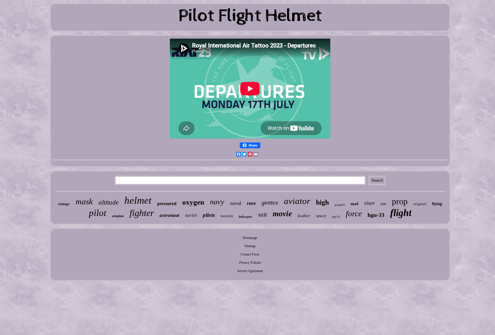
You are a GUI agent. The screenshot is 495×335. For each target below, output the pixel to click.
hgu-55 (336, 216)
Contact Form (250, 254)
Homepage (250, 238)
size (383, 204)
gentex (270, 202)
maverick (227, 216)
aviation (118, 216)
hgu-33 (376, 215)
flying (437, 204)
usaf (354, 203)
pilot (97, 213)
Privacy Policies (250, 263)
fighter (141, 213)
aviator (297, 201)
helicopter (245, 216)
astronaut (169, 215)
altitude (109, 202)
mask (84, 201)
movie (282, 213)
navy (217, 202)
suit (262, 214)
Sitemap (250, 246)
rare (251, 203)
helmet (138, 200)
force (354, 213)
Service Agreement (250, 271)
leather (304, 215)
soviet (191, 215)
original (419, 204)
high (322, 202)
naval (235, 203)
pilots (209, 215)
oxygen (193, 202)
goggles (340, 204)
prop (400, 201)
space (321, 215)
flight (400, 212)
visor (369, 203)
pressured (166, 203)
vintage (64, 204)
